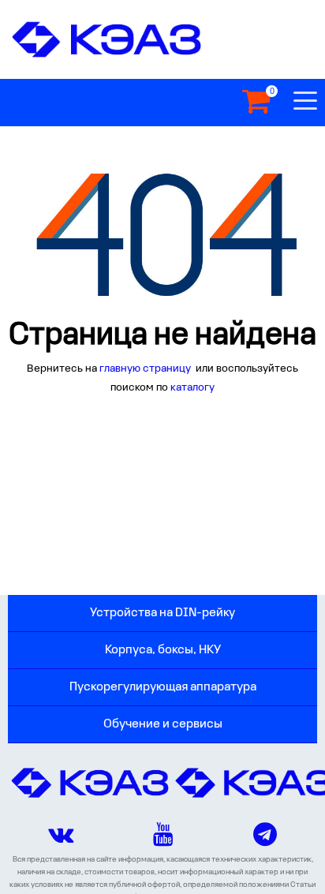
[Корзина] (256, 102)
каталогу (192, 388)
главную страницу (146, 369)
